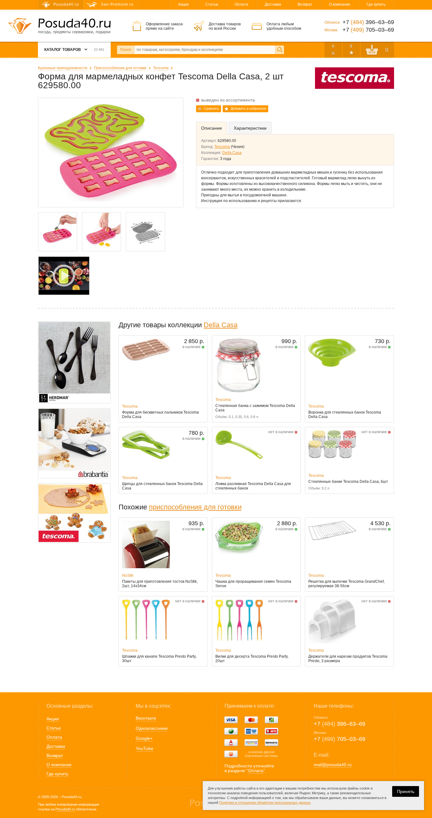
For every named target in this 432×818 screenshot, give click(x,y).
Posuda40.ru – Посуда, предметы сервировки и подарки (74, 26)
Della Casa (232, 153)
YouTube (144, 748)
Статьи (211, 4)
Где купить (376, 4)
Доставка (273, 4)
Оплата (241, 4)
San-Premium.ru (117, 4)
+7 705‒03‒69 (339, 739)
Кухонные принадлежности (62, 68)
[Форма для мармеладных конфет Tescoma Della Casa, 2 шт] (64, 275)
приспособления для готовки (195, 507)
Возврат (305, 4)
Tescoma (161, 68)
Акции (183, 4)
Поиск (125, 49)
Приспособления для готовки (120, 68)
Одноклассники (152, 728)
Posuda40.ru (65, 809)
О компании (339, 4)
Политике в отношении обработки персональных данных (265, 802)
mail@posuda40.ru (333, 764)
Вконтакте (146, 718)
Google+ (144, 738)
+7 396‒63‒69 (339, 724)
